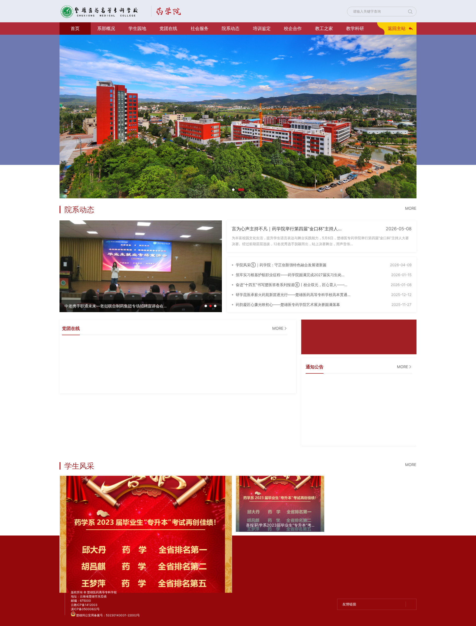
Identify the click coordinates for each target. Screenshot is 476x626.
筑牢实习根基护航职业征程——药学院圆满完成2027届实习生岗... (290, 274)
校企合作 (293, 28)
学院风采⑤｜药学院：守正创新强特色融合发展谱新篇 (281, 265)
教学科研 (355, 28)
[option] (238, 116)
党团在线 (168, 28)
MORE (410, 208)
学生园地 (137, 28)
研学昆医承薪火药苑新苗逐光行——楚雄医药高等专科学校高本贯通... (293, 294)
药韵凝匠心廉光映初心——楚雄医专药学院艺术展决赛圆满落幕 (288, 304)
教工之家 (324, 28)
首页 (75, 28)
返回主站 (397, 28)
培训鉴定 (262, 28)
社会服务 (199, 28)
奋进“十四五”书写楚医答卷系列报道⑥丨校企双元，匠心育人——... (291, 284)
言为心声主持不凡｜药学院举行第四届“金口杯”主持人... (287, 228)
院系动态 (230, 28)
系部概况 (106, 28)
